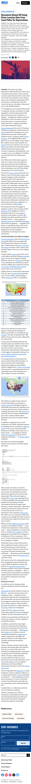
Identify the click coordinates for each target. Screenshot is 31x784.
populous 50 (15, 273)
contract (15, 254)
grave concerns (14, 173)
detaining (26, 221)
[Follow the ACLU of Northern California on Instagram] (10, 775)
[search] (28, 755)
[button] (16, 58)
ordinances (21, 634)
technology (20, 671)
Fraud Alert (20, 781)
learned (3, 145)
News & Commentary (7, 11)
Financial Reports (6, 763)
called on (15, 610)
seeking (21, 213)
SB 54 (3, 593)
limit (4, 662)
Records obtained (7, 128)
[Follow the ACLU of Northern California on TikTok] (13, 775)
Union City (25, 411)
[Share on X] (13, 58)
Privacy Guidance (16, 532)
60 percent (9, 278)
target (20, 675)
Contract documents (7, 239)
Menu (18, 3)
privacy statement (15, 749)
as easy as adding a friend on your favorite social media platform (15, 354)
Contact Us (4, 770)
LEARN (19, 204)
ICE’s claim (24, 513)
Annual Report (5, 767)
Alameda (25, 630)
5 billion (18, 260)
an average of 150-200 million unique (14, 267)
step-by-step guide (24, 367)
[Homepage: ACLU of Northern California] (6, 3)
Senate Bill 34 (5, 591)
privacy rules (14, 498)
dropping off (5, 211)
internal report (6, 405)
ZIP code (4, 742)
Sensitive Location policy (17, 566)
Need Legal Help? (6, 760)
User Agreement (4, 781)
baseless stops (24, 555)
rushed (6, 247)
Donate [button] (24, 3)
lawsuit (3, 132)
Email (3, 736)
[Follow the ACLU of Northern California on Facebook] (2, 775)
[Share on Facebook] (10, 58)
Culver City (7, 632)
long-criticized (10, 435)
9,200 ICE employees (18, 524)
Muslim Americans (7, 221)
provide (5, 607)
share (16, 348)
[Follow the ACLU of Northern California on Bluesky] (17, 775)
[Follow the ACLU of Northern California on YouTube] (6, 775)
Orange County (24, 437)
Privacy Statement (13, 781)
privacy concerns (22, 245)
